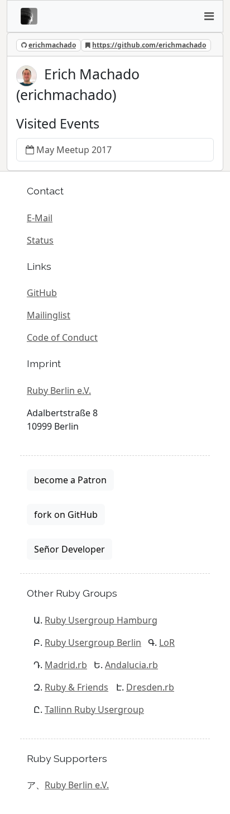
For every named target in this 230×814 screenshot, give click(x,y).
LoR (167, 642)
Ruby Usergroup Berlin (93, 642)
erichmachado (52, 45)
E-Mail (39, 218)
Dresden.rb (150, 687)
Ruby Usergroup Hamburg (101, 620)
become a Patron (70, 480)
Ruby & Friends (76, 687)
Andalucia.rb (131, 665)
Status (40, 240)
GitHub (42, 293)
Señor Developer (69, 549)
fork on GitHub (66, 514)
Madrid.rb (66, 665)
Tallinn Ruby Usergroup (94, 709)
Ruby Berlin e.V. (59, 390)
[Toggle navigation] (209, 16)
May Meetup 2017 (74, 150)
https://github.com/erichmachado (149, 45)
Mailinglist (48, 315)
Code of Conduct (62, 337)
